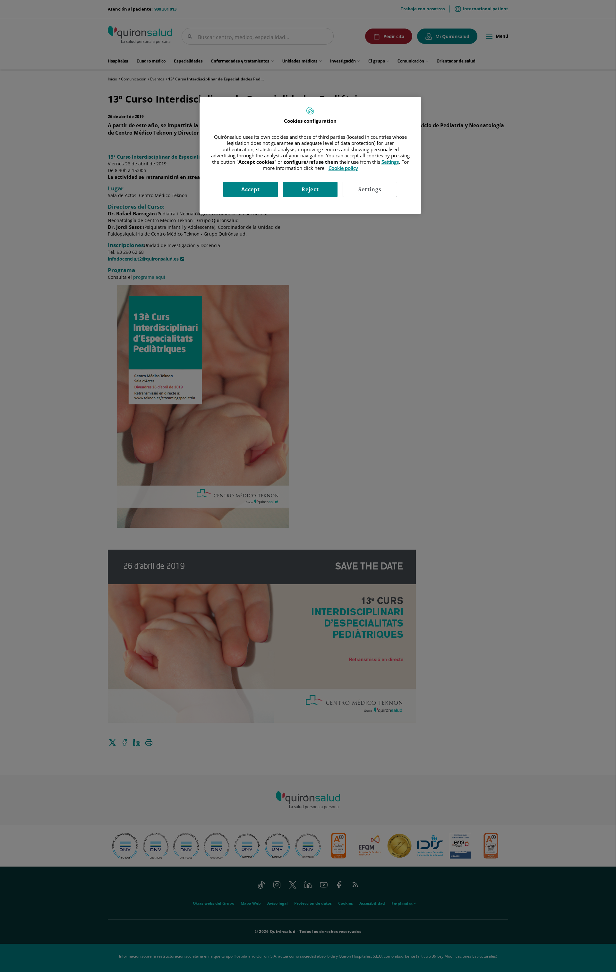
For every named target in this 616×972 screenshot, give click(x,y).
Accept (250, 189)
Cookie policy (343, 168)
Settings (369, 189)
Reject (310, 189)
